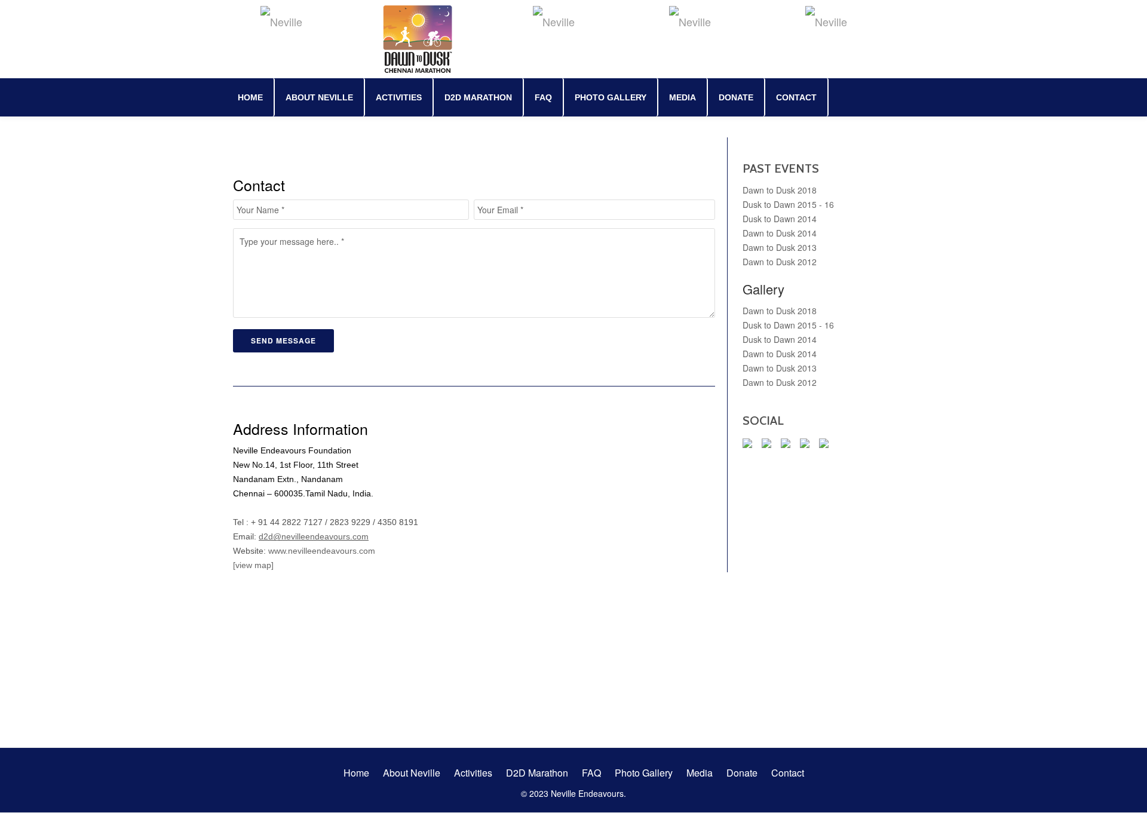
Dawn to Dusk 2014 (780, 233)
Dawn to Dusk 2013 (780, 247)
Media (682, 97)
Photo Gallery (610, 97)
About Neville (319, 97)
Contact (796, 97)
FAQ (543, 97)
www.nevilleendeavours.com (321, 551)
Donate (736, 97)
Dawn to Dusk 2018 (780, 190)
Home (250, 97)
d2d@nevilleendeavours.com (314, 536)
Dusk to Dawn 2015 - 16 (788, 204)
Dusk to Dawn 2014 (780, 219)
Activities (399, 97)
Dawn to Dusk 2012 (780, 262)
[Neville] (283, 20)
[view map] (253, 565)
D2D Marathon (478, 97)
